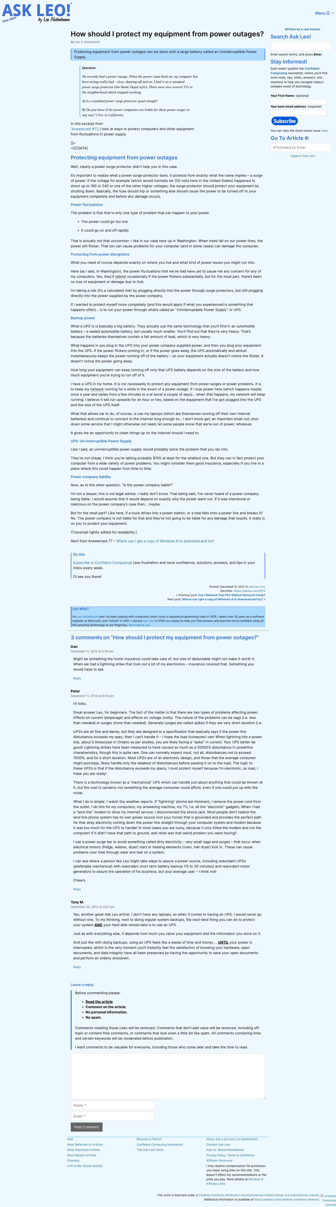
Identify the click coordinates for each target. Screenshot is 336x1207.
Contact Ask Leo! (218, 1144)
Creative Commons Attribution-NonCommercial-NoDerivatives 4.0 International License (258, 1195)
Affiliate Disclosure (219, 1160)
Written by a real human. (303, 29)
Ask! (70, 1139)
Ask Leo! (148, 620)
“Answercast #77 (84, 129)
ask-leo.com (257, 586)
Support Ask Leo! (303, 156)
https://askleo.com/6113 (249, 591)
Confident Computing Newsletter (160, 1144)
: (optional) (290, 95)
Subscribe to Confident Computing (102, 563)
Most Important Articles (83, 1150)
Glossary (73, 1160)
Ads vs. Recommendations (225, 1150)
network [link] (97, 389)
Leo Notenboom (88, 616)
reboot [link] (120, 276)
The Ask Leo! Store (150, 1150)
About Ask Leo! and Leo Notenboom (232, 1139)
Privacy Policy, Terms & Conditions (230, 1155)
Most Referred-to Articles (85, 1144)
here (324, 130)
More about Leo (139, 625)
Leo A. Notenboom (87, 42)
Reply (77, 678)
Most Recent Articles (81, 1155)
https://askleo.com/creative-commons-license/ (286, 1199)
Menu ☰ (322, 13)
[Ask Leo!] (39, 13)
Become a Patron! (149, 1139)
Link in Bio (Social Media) (85, 1166)
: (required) (296, 106)
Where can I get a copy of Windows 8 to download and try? (165, 541)
